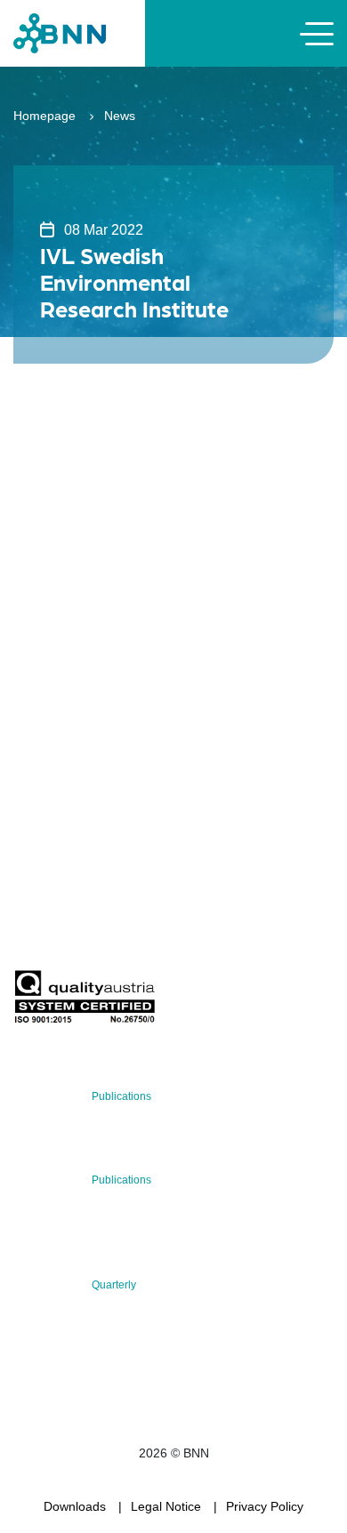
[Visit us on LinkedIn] (90, 793)
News (119, 115)
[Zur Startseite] (59, 32)
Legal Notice (166, 1506)
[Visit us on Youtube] (147, 793)
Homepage (44, 115)
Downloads (75, 1506)
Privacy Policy (264, 1506)
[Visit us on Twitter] (33, 793)
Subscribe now (118, 927)
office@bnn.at (52, 746)
